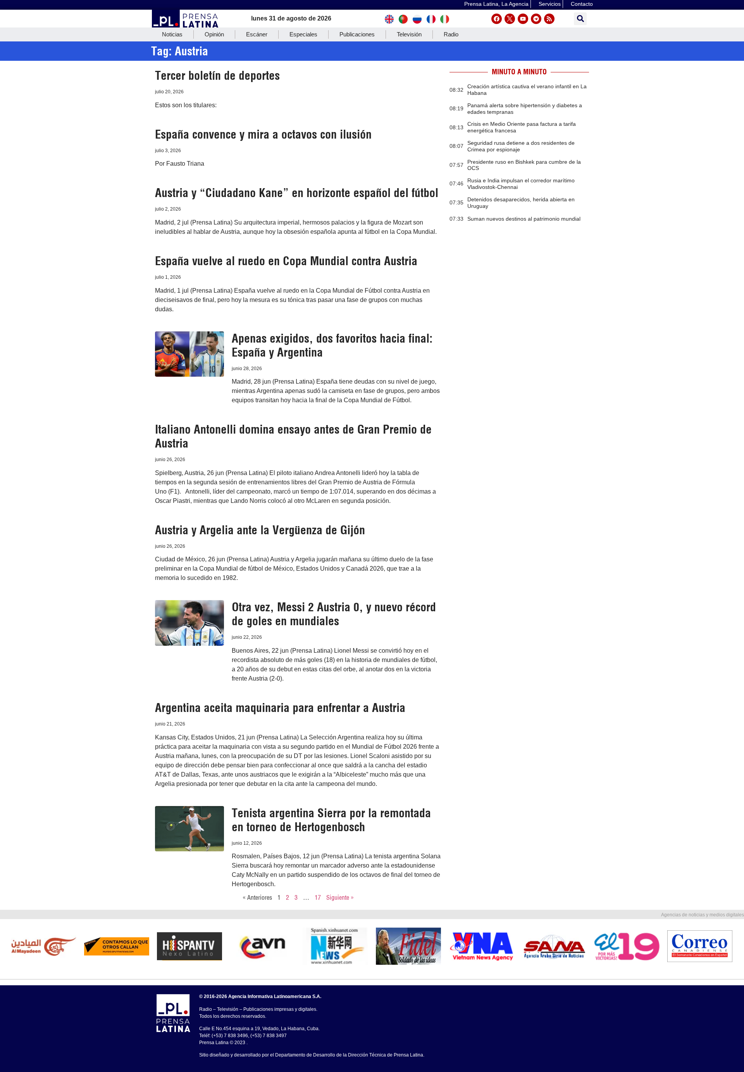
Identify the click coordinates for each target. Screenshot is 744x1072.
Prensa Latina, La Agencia (496, 4)
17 (318, 897)
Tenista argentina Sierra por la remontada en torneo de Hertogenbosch (331, 820)
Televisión (409, 34)
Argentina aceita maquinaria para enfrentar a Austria (280, 707)
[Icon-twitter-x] (510, 19)
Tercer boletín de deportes (217, 75)
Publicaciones (357, 34)
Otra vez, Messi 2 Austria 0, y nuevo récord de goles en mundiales (334, 614)
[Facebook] (496, 19)
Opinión (214, 34)
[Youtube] (523, 19)
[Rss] (549, 19)
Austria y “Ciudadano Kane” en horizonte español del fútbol (296, 192)
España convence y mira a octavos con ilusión (263, 134)
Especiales (303, 34)
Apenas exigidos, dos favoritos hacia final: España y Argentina (332, 345)
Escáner (256, 34)
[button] (580, 18)
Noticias (172, 34)
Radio (451, 34)
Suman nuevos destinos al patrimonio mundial (523, 219)
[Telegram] (536, 19)
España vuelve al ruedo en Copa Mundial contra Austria (286, 261)
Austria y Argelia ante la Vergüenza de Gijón (260, 530)
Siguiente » (340, 897)
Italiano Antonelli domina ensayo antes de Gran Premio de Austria (293, 436)
